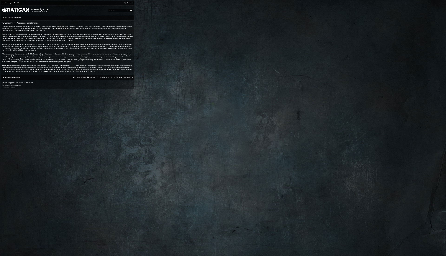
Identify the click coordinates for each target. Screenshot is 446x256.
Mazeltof (15, 85)
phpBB (12, 82)
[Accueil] (16, 9)
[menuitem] (16, 3)
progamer (7, 85)
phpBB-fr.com (11, 83)
